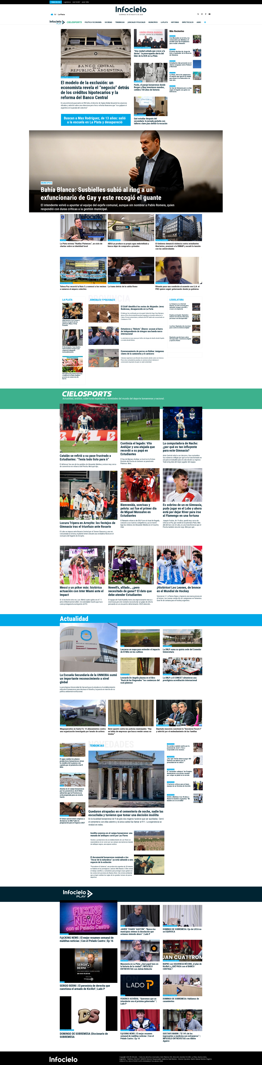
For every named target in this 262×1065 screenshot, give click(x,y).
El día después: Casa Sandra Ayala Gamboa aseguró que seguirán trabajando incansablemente (71, 349)
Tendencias (170, 744)
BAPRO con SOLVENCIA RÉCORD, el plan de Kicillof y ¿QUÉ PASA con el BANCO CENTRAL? (182, 966)
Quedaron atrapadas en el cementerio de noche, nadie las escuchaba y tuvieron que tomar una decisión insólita (125, 813)
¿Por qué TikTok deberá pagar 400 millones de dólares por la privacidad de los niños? (179, 760)
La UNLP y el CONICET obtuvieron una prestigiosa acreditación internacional (180, 678)
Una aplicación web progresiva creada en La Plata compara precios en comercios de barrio (72, 376)
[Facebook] (205, 14)
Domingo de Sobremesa (67, 1030)
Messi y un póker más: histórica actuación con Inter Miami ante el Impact (81, 591)
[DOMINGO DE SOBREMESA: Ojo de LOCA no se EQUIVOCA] (182, 916)
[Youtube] (209, 14)
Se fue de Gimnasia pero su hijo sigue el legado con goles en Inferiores (180, 90)
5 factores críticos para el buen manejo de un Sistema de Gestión (178, 785)
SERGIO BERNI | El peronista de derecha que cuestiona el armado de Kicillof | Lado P (85, 987)
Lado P (62, 982)
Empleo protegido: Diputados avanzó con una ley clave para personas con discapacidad (179, 316)
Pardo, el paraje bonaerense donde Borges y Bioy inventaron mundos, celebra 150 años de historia (149, 87)
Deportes (172, 36)
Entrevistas (124, 960)
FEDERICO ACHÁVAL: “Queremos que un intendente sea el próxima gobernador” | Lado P (138, 1001)
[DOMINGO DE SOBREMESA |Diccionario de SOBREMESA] (88, 1013)
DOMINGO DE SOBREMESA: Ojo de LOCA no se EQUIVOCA (182, 930)
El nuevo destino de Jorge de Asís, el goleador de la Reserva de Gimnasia (180, 53)
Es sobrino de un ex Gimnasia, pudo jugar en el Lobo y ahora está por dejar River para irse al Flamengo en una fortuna (182, 510)
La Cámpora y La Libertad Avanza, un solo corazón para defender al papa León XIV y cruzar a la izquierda (179, 306)
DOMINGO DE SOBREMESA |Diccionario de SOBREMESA (84, 1035)
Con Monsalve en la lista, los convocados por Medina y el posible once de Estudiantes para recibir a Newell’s (179, 40)
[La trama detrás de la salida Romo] (131, 270)
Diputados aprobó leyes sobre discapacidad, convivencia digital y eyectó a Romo (180, 338)
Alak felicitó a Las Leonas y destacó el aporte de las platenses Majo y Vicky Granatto (71, 322)
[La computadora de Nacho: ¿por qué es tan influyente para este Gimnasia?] (182, 423)
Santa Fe (63, 725)
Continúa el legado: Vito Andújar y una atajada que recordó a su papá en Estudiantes (137, 448)
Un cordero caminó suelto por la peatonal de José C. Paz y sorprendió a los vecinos (178, 748)
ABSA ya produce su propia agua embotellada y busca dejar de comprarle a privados (128, 244)
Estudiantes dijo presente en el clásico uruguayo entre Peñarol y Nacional (180, 65)
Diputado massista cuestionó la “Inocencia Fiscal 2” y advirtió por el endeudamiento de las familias (178, 730)
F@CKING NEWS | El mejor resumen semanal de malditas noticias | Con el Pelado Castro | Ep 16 (87, 939)
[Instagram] (201, 14)
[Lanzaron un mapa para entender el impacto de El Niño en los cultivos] (140, 638)
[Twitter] (198, 14)
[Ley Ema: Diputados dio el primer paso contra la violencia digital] (196, 329)
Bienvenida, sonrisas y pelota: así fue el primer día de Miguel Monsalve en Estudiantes (138, 510)
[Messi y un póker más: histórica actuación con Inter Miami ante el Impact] (82, 565)
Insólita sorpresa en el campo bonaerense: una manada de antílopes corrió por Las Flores (111, 834)
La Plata (63, 240)
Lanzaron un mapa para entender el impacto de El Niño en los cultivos (140, 650)
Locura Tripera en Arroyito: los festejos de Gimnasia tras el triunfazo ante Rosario (87, 524)
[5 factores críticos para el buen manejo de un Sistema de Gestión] (198, 785)
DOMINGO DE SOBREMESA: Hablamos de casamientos (181, 999)
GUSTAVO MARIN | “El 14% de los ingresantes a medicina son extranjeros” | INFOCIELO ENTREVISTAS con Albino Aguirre (181, 1037)
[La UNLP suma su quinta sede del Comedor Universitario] (182, 638)
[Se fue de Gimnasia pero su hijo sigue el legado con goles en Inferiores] (197, 89)
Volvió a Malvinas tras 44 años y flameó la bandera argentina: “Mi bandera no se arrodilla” (178, 798)
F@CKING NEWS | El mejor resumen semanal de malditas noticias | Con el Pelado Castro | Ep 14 (137, 1036)
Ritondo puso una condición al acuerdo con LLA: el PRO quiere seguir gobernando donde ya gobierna (177, 287)
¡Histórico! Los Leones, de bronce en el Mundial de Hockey (179, 589)
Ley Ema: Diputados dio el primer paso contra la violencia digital (180, 327)
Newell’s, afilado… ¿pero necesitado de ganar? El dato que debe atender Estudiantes (130, 591)
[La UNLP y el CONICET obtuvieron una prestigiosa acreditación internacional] (182, 666)
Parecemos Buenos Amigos (171, 960)
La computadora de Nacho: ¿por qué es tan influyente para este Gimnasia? (180, 446)
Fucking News (64, 934)
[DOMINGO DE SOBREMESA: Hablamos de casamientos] (182, 985)
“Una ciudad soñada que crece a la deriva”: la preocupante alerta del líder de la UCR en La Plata (149, 53)
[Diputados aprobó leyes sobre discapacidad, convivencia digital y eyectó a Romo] (196, 340)
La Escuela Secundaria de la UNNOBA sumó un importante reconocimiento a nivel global (88, 678)
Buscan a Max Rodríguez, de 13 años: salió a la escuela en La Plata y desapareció (95, 120)
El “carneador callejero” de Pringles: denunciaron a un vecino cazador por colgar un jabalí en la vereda (179, 773)
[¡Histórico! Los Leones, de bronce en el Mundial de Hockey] (179, 565)
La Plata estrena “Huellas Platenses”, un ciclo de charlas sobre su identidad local (81, 244)
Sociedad (138, 81)
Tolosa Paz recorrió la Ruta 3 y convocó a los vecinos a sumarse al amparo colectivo (83, 287)
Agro (122, 646)
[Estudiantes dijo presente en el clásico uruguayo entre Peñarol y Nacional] (197, 64)
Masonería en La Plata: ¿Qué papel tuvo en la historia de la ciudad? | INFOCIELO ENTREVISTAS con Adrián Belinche (139, 966)
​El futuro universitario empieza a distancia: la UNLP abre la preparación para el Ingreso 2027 (72, 821)
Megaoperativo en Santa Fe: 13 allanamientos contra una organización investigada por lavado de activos (83, 730)
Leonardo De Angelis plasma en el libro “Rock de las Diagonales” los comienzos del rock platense (140, 680)
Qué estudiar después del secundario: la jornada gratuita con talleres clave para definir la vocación (150, 121)
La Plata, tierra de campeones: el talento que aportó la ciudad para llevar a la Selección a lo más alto (180, 77)
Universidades (140, 115)
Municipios (46, 183)
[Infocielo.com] (131, 9)
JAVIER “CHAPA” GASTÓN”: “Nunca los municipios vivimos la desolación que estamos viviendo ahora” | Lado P (138, 931)
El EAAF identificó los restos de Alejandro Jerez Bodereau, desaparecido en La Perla (142, 307)
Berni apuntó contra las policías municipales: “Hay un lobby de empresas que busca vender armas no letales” (129, 731)
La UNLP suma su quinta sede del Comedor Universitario (182, 650)
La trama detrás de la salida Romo (122, 286)
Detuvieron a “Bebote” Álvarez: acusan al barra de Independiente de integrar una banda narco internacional (142, 331)
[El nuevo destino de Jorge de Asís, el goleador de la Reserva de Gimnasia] (197, 52)
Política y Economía (70, 77)
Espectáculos (125, 674)
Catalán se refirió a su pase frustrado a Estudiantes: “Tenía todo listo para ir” (85, 457)
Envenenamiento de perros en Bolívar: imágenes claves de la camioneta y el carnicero (142, 352)
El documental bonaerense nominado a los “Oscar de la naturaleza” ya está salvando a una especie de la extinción (111, 860)
